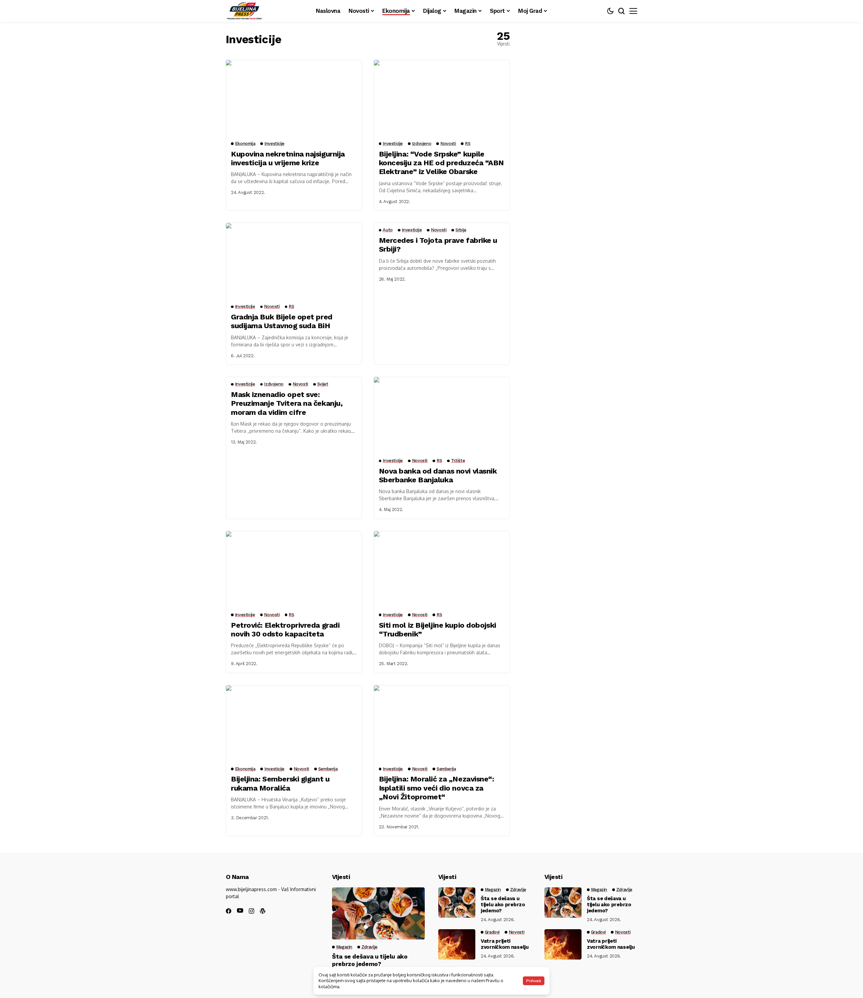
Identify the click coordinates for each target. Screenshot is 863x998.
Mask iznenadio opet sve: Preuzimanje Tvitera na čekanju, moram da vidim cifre (287, 403)
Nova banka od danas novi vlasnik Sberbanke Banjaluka (438, 475)
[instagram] (251, 911)
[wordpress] (262, 911)
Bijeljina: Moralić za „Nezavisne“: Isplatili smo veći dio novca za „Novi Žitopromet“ (436, 788)
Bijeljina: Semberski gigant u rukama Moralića (280, 783)
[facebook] (228, 911)
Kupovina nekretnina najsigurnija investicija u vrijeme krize (288, 158)
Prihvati (533, 980)
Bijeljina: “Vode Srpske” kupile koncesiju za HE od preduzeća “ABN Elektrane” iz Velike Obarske (441, 163)
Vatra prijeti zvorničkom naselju (505, 944)
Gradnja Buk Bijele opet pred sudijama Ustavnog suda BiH (281, 321)
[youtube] (240, 911)
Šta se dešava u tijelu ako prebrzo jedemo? (370, 960)
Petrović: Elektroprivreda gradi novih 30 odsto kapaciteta (285, 629)
